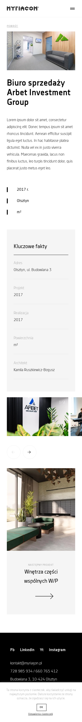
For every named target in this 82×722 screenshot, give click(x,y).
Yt (42, 650)
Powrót (12, 26)
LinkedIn (27, 650)
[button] (13, 452)
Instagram (57, 650)
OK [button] (41, 707)
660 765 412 (47, 671)
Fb (12, 650)
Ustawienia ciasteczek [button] (40, 714)
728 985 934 (21, 671)
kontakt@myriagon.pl (26, 663)
